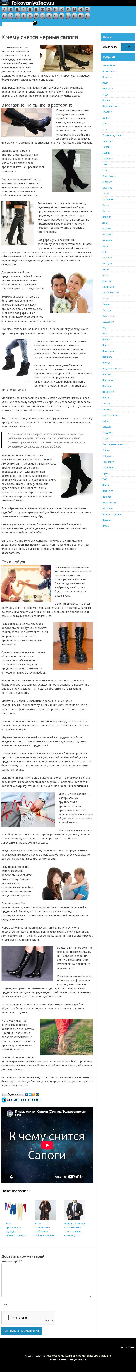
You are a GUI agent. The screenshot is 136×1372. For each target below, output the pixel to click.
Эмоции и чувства (111, 514)
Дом (104, 129)
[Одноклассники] (34, 1093)
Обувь (105, 298)
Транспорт (108, 461)
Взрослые (107, 88)
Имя (4, 1304)
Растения (107, 409)
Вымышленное (110, 106)
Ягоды (105, 525)
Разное (106, 403)
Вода (105, 94)
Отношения (108, 316)
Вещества (107, 76)
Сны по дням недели (113, 444)
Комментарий (11, 1261)
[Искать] (35, 23)
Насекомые (108, 286)
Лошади (106, 216)
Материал (107, 234)
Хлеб (104, 479)
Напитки (106, 281)
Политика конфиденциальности (68, 1359)
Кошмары (107, 199)
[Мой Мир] (37, 1093)
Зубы (105, 170)
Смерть (106, 438)
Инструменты (109, 176)
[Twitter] (30, 1093)
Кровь (105, 205)
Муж (104, 251)
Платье (105, 339)
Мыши (105, 269)
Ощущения (108, 321)
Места (105, 246)
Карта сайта (127, 1347)
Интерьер (107, 181)
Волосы (106, 100)
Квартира (107, 187)
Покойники (108, 350)
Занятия (106, 146)
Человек (106, 496)
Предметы (107, 380)
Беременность (109, 71)
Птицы (105, 397)
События (107, 455)
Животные (107, 141)
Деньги (106, 117)
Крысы (105, 211)
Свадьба (107, 426)
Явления (106, 520)
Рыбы (105, 420)
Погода (106, 345)
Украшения (108, 467)
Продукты (107, 385)
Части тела (107, 490)
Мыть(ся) (107, 263)
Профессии (108, 391)
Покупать (107, 356)
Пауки (105, 327)
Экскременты (109, 502)
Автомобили (108, 65)
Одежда (106, 310)
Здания (106, 152)
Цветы (105, 485)
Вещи (105, 82)
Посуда (106, 362)
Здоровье (107, 158)
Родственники (109, 415)
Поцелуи (106, 374)
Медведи (107, 240)
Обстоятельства (110, 292)
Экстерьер (107, 508)
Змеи (104, 164)
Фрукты (106, 473)
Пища (105, 333)
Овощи (106, 304)
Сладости (107, 432)
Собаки (106, 450)
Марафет (107, 228)
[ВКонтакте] (26, 1093)
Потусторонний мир (112, 368)
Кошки (105, 193)
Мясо (105, 275)
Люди (105, 222)
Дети (104, 123)
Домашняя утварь (111, 135)
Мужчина (107, 257)
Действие (107, 111)
